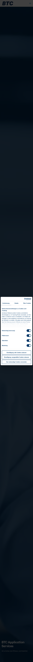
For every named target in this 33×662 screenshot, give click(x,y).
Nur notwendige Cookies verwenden (16, 362)
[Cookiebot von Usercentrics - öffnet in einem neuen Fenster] (24, 299)
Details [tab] (17, 303)
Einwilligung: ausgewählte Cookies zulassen (16, 357)
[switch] (29, 335)
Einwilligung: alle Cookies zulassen (16, 352)
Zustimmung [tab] (6, 303)
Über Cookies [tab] (27, 303)
